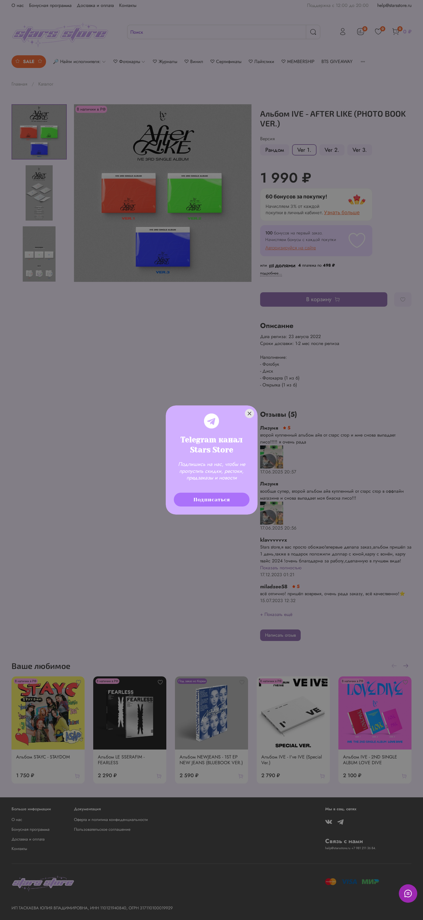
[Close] (249, 413)
